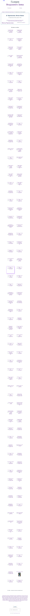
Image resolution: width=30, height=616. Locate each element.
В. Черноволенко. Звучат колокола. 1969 (19, 292)
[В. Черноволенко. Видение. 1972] (10, 454)
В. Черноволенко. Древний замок (10, 462)
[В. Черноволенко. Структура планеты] (10, 192)
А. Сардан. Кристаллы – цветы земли (10, 529)
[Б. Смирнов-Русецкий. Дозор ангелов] (19, 133)
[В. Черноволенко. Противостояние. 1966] (10, 125)
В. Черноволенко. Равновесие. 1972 (19, 428)
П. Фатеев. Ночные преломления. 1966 (19, 394)
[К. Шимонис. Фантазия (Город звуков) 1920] (19, 176)
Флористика (15, 600)
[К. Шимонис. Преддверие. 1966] (19, 336)
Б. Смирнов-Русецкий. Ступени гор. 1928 (10, 47)
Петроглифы (19, 598)
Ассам (22, 598)
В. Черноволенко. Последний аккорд (19, 453)
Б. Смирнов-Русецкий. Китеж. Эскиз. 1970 (10, 89)
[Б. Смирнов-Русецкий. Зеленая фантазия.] (19, 413)
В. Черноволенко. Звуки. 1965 (10, 199)
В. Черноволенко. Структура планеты (10, 191)
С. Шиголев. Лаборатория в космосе (10, 258)
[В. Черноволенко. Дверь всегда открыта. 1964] (10, 116)
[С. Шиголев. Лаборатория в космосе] (10, 260)
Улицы (20, 597)
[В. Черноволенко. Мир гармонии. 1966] (19, 116)
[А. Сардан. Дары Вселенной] (19, 158)
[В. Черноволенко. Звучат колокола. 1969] (19, 294)
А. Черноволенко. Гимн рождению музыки (10, 555)
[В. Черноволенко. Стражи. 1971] (19, 311)
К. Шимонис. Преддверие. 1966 (19, 335)
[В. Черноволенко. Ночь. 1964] (10, 285)
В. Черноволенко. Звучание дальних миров (10, 208)
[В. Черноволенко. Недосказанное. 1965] (19, 66)
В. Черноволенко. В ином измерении (11, 250)
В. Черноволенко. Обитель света (10, 580)
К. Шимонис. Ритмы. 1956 (10, 385)
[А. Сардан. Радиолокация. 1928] (10, 158)
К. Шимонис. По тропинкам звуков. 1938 (19, 326)
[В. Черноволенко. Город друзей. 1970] (19, 285)
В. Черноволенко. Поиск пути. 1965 (10, 487)
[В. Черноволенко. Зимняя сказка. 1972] (19, 226)
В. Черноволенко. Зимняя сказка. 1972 (19, 225)
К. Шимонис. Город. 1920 (10, 148)
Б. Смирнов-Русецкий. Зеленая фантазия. (19, 411)
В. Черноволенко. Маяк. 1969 (10, 470)
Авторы (20, 7)
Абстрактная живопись (13, 595)
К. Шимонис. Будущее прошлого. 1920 (10, 98)
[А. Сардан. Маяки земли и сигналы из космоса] (19, 523)
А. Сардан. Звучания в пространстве (10, 165)
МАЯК (4, 0)
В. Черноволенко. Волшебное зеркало (19, 436)
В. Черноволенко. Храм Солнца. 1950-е (10, 106)
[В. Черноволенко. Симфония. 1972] (10, 446)
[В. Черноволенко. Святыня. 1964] (19, 556)
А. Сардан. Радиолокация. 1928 (10, 157)
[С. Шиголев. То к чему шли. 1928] (10, 40)
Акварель (15, 596)
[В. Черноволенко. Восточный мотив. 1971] (19, 362)
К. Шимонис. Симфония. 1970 (10, 335)
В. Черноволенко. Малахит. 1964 (19, 123)
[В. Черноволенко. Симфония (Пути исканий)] (10, 226)
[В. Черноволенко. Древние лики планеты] (19, 40)
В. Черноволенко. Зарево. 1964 (10, 72)
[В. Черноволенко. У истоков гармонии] (10, 243)
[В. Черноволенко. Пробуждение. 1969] (10, 234)
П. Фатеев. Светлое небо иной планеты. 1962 (19, 402)
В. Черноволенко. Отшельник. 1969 (10, 495)
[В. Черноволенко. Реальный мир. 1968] (10, 217)
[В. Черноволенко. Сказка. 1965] (19, 353)
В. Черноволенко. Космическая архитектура (10, 292)
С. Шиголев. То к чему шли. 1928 (10, 38)
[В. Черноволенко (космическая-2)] (19, 488)
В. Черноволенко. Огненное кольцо (19, 250)
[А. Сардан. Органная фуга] (10, 538)
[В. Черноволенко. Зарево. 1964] (10, 74)
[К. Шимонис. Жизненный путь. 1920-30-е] (19, 49)
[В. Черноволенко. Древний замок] (10, 463)
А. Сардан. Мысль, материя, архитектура (19, 258)
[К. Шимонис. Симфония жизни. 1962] (19, 184)
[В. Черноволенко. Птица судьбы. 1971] (10, 429)
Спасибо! (15, 606)
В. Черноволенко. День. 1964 (10, 275)
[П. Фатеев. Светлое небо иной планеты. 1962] (19, 404)
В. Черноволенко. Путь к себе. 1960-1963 (19, 242)
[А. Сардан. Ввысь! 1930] (10, 522)
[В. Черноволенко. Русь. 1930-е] (19, 82)
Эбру (20, 599)
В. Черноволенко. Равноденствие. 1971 (10, 309)
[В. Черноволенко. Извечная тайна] (19, 574)
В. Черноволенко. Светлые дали (19, 563)
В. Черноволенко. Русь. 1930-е (19, 81)
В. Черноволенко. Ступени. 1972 (10, 436)
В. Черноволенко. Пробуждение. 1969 (10, 233)
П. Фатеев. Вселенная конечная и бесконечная (10, 411)
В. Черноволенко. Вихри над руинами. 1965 (10, 64)
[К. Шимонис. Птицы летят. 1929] (19, 370)
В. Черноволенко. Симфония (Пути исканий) (10, 225)
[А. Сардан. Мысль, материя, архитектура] (19, 260)
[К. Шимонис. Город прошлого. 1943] (19, 90)
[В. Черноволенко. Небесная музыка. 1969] (10, 303)
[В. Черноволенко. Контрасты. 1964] (10, 564)
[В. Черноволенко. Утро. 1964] (19, 268)
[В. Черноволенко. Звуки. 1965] (10, 200)
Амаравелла (23, 22)
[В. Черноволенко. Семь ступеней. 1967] (19, 480)
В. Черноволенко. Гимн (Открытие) (19, 495)
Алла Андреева (7, 597)
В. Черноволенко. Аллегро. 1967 (10, 81)
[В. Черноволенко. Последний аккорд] (19, 454)
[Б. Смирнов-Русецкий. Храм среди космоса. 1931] (19, 57)
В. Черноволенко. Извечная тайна (19, 572)
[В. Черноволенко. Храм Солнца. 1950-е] (10, 108)
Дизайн (19, 600)
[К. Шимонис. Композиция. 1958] (19, 141)
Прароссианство (19, 596)
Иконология (25, 598)
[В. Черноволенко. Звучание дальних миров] (10, 210)
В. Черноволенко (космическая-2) (20, 487)
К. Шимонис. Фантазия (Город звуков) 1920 (19, 174)
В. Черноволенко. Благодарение (19, 538)
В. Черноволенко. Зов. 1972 (19, 444)
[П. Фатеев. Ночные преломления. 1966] (19, 395)
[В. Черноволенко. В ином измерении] (10, 251)
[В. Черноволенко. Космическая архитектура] (10, 294)
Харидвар (15, 597)
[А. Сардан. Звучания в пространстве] (10, 167)
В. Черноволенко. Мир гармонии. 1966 (19, 115)
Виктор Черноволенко (8, 23)
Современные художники (6, 595)
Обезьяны (23, 597)
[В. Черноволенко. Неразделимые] (19, 319)
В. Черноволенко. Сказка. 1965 (19, 352)
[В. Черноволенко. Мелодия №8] (19, 234)
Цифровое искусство (9, 599)
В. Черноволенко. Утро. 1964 (19, 267)
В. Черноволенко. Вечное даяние (11, 267)
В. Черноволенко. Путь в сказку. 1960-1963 (19, 106)
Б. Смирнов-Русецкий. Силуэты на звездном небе (10, 131)
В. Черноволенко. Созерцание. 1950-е (10, 140)
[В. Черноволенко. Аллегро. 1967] (10, 82)
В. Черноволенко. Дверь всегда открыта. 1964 (10, 115)
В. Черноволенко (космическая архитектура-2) (11, 327)
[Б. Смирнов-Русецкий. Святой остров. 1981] (10, 32)
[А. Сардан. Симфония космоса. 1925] (10, 176)
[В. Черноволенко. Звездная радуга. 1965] (19, 74)
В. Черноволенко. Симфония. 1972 (10, 445)
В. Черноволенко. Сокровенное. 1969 (10, 572)
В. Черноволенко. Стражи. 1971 (19, 309)
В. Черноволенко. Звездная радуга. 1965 (19, 72)
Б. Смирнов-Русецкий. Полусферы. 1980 (19, 419)
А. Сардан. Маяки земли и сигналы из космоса (19, 521)
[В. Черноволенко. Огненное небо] (19, 548)
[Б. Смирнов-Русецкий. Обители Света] (10, 421)
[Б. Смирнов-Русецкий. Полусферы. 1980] (19, 421)
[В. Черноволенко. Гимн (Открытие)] (19, 497)
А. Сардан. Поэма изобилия (19, 512)
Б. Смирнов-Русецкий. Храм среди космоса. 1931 (19, 55)
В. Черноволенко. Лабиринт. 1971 (10, 318)
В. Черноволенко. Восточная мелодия (19, 301)
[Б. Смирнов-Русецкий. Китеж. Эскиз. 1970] (10, 91)
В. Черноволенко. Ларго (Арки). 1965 (10, 479)
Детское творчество (6, 598)
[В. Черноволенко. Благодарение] (19, 539)
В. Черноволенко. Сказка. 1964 (10, 360)
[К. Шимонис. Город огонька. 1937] (10, 344)
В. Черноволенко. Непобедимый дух (10, 504)
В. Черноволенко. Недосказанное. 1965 (19, 64)
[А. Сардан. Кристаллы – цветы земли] (10, 531)
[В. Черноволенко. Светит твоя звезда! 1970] (19, 218)
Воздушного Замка (15, 4)
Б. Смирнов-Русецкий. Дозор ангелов (19, 131)
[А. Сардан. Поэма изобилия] (19, 513)
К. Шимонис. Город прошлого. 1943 (19, 89)
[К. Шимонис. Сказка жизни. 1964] (19, 505)
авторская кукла (10, 600)
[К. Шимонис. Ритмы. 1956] (10, 386)
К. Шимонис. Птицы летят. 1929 (19, 368)
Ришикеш (26, 597)
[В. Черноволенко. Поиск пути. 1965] (10, 488)
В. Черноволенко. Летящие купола (10, 546)
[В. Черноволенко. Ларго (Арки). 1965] (10, 480)
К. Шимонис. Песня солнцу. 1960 (10, 368)
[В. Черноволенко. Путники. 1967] (19, 192)
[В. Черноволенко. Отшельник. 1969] (10, 497)
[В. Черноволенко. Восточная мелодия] (19, 302)
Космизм (23, 599)
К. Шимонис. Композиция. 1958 (19, 140)
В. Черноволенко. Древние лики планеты (19, 38)
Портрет (3, 599)
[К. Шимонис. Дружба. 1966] (10, 513)
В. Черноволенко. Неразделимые (19, 318)
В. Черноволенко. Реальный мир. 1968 (10, 216)
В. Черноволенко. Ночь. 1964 (10, 284)
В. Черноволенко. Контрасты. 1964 (10, 563)
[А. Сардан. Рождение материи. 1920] (19, 167)
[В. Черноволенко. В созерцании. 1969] (19, 463)
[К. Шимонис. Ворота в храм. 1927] (10, 184)
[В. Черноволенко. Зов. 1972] (19, 445)
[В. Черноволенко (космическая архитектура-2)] (10, 329)
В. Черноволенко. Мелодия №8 (19, 233)
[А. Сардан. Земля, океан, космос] (19, 531)
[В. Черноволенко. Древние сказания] (19, 581)
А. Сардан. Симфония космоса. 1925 (10, 174)
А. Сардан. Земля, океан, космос (19, 529)
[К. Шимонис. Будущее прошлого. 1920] (10, 100)
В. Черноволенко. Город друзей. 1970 (19, 284)
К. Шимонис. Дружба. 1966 (10, 512)
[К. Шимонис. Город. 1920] (10, 149)
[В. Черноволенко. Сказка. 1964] (10, 361)
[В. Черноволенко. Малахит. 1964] (19, 124)
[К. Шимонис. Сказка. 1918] (19, 386)
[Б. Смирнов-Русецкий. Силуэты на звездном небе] (10, 133)
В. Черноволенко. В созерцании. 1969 (19, 462)
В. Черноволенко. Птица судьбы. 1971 (10, 428)
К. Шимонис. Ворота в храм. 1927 (10, 182)
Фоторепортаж (14, 598)
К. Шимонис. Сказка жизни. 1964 (19, 504)
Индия (10, 597)
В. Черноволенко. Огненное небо (19, 546)
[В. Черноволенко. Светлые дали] (19, 564)
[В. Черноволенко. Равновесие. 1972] (19, 429)
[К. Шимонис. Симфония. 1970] (10, 336)
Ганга (18, 597)
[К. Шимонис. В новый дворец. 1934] (19, 344)
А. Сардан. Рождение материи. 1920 (19, 165)
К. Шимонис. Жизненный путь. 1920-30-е (19, 47)
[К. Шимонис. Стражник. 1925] (19, 378)
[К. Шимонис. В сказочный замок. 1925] (10, 353)
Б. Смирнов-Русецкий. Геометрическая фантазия (19, 148)
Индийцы (12, 597)
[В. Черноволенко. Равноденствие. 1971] (10, 311)
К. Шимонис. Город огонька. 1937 (10, 343)
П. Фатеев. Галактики (10, 402)
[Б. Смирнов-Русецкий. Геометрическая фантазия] (19, 151)
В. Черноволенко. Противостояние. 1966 (10, 123)
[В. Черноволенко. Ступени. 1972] (10, 437)
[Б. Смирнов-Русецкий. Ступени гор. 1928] (10, 49)
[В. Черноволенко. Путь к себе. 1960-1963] (19, 243)
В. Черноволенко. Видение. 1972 (10, 453)
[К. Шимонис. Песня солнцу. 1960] (10, 370)
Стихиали (22, 595)
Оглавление (9, 7)
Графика (10, 598)
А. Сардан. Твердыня (10, 55)
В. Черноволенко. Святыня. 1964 (19, 555)
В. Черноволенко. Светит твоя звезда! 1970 (19, 216)
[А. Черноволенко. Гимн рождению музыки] (10, 557)
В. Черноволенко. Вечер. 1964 (19, 275)
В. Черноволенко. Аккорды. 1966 (19, 199)
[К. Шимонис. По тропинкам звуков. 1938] (19, 328)
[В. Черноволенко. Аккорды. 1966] (19, 200)
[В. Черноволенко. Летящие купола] (10, 548)
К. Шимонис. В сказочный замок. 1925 (10, 352)
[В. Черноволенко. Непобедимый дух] (10, 505)
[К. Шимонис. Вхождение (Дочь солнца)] (10, 379)
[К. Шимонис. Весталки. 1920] (10, 395)
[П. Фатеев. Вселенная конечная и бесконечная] (10, 413)
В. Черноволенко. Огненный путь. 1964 (19, 98)
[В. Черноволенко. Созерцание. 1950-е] (10, 141)
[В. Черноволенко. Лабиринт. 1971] (10, 319)
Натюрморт (19, 595)
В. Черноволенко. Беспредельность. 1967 (19, 470)
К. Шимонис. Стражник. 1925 (19, 377)
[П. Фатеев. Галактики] (10, 403)
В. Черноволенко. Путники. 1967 (19, 191)
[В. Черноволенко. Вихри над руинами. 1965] (10, 66)
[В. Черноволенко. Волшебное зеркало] (19, 437)
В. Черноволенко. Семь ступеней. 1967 (19, 479)
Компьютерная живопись (10, 596)
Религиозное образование (15, 599)
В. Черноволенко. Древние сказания (19, 580)
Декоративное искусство (23, 600)
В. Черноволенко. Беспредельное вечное (19, 208)
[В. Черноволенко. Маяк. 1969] (10, 471)
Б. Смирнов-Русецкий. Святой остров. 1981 (10, 30)
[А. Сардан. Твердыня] (10, 56)
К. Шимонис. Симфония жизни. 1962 (19, 182)
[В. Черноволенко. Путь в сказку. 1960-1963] (19, 108)
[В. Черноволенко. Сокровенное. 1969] (10, 573)
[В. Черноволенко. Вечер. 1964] (19, 277)
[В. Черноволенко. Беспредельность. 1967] (19, 472)
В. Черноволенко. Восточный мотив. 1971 (19, 360)
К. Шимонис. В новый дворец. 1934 (19, 343)
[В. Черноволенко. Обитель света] (10, 581)
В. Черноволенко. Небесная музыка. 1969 (10, 301)
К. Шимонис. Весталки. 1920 (10, 394)
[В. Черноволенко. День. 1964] (10, 277)
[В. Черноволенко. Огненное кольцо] (19, 251)
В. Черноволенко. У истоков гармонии (10, 242)
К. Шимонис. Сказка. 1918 (19, 385)
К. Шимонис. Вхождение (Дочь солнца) (10, 377)
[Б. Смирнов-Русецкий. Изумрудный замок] (19, 32)
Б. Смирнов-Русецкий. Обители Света (10, 419)
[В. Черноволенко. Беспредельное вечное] (19, 210)
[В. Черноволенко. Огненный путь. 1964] (19, 100)
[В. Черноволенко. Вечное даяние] (10, 268)
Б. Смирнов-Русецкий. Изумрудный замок (19, 30)
